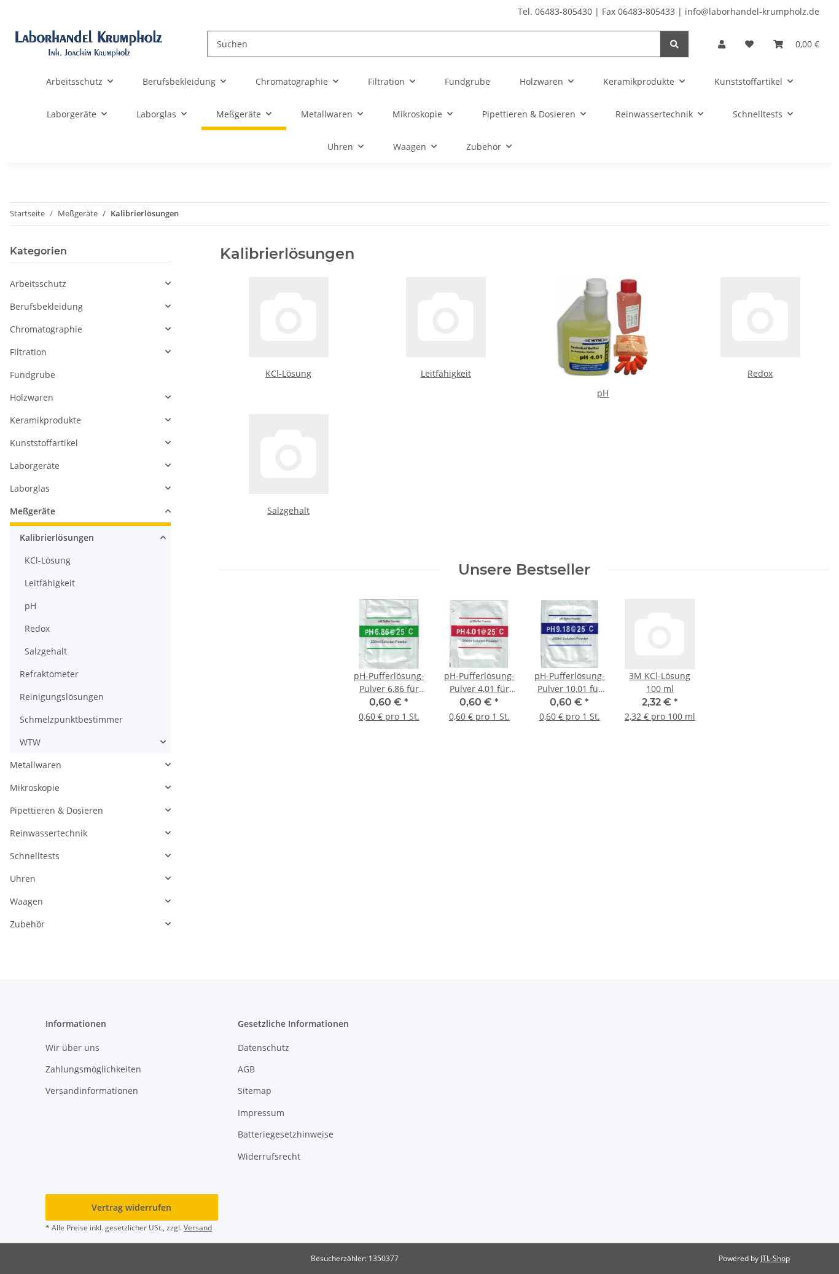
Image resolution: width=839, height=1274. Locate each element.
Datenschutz (263, 1047)
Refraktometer (49, 674)
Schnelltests (35, 856)
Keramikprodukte (45, 420)
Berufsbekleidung (46, 306)
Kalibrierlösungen (57, 537)
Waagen (26, 901)
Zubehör (27, 924)
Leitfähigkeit (446, 373)
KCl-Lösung (288, 373)
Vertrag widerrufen (131, 1207)
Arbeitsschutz (38, 283)
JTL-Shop (775, 1258)
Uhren (23, 878)
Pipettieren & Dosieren (56, 810)
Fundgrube (32, 374)
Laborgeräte (35, 465)
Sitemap (254, 1090)
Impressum (261, 1113)
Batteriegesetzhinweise (286, 1134)
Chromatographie (46, 329)
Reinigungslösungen (62, 696)
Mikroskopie (35, 787)
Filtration (28, 352)
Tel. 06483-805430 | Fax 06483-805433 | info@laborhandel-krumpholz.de (668, 11)
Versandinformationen (91, 1090)
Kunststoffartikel (44, 443)
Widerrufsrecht (269, 1156)
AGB (246, 1069)
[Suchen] (674, 44)
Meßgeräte (32, 511)
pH (603, 393)
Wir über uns (72, 1047)
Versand (198, 1227)
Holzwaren (31, 397)
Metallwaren (35, 765)
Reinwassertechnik (48, 833)
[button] (721, 44)
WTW (30, 742)
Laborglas (30, 488)
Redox (760, 373)
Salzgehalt (288, 510)
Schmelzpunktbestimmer (71, 719)
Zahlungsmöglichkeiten (93, 1069)
